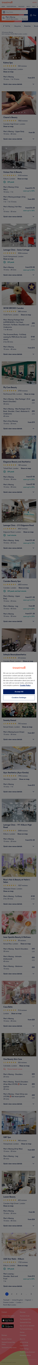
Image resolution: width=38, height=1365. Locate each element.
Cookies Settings (19, 698)
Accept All (19, 692)
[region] (19, 682)
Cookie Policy (25, 685)
